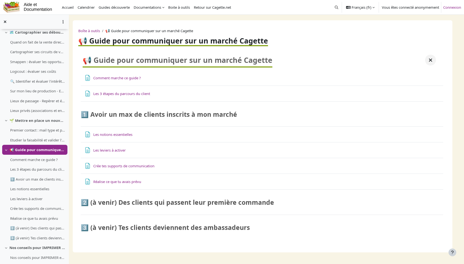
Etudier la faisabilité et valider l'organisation (37, 140)
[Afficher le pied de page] (452, 252)
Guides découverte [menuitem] (114, 7)
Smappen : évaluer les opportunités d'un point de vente (37, 61)
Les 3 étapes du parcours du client (37, 169)
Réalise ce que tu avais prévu (34, 218)
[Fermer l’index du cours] (5, 22)
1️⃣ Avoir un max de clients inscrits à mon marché (37, 179)
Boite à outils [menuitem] (179, 7)
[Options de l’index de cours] (63, 22)
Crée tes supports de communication (37, 208)
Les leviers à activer (26, 198)
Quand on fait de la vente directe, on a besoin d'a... (37, 42)
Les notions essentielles (29, 188)
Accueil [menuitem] (68, 7)
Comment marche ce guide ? (34, 159)
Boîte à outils (89, 30)
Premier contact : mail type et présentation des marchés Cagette (37, 130)
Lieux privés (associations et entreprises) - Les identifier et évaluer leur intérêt (37, 110)
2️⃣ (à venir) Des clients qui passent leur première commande (37, 228)
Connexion (452, 7)
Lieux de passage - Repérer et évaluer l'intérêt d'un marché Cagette (37, 100)
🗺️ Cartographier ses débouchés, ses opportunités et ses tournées (37, 32)
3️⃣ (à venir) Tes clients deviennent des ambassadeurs (37, 237)
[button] (337, 7)
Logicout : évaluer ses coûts (33, 71)
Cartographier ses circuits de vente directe (37, 51)
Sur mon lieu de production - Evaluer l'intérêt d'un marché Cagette (37, 90)
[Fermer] (430, 60)
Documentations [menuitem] (147, 7)
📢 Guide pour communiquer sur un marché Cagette (37, 149)
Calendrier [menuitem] (86, 7)
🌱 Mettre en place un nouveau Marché (37, 120)
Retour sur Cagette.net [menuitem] (212, 7)
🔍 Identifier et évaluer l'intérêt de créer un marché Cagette (37, 81)
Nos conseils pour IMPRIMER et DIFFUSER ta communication (37, 247)
